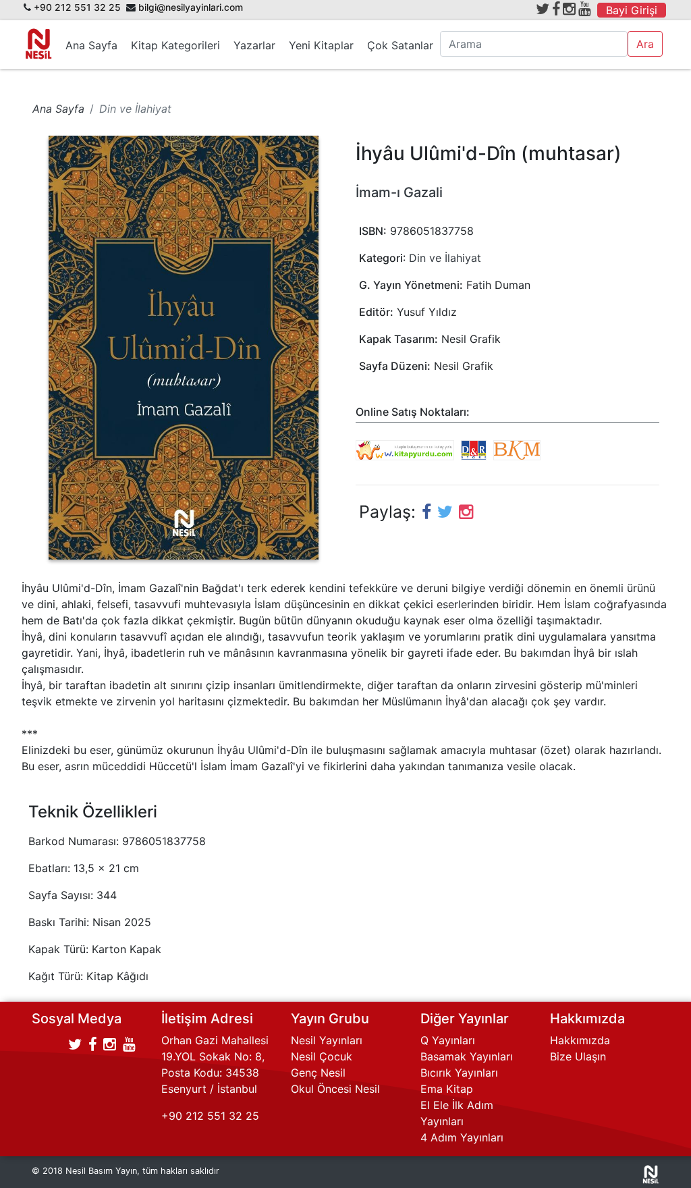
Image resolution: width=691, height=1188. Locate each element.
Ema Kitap (446, 1089)
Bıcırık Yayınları (459, 1072)
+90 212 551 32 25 (77, 7)
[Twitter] (542, 9)
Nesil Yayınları (326, 1040)
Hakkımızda (580, 1040)
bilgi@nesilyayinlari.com (190, 7)
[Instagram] (569, 9)
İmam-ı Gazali (399, 192)
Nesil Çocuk (321, 1056)
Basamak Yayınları (466, 1056)
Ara (645, 44)
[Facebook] (556, 9)
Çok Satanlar (400, 45)
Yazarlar (254, 45)
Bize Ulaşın (578, 1056)
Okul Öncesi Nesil (335, 1089)
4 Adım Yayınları (461, 1137)
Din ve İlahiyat (445, 258)
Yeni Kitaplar (321, 45)
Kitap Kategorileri (175, 45)
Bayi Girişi (631, 10)
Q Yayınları (447, 1040)
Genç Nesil (318, 1072)
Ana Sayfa (91, 45)
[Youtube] (584, 9)
